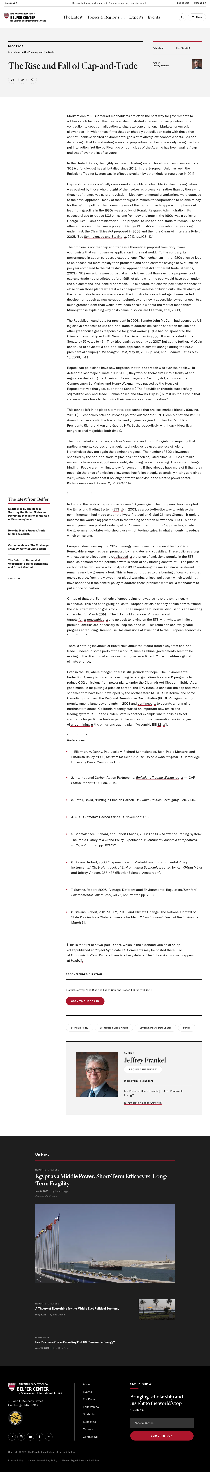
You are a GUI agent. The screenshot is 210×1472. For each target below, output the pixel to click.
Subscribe (200, 3)
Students (89, 1414)
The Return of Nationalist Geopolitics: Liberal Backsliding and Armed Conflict (28, 564)
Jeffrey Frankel (161, 65)
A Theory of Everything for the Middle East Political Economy (77, 1308)
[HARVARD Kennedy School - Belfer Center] (25, 17)
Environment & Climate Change (155, 1027)
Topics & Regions (106, 17)
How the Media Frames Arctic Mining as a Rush (26, 532)
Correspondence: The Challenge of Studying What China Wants (28, 547)
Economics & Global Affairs (114, 1027)
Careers (88, 1429)
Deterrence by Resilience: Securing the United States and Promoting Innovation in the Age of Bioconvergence (28, 514)
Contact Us (90, 1437)
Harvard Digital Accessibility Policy (80, 1460)
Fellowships (91, 1407)
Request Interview (143, 1069)
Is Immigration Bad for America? (143, 1102)
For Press (89, 1399)
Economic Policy (79, 1027)
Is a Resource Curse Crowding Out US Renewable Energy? (75, 1342)
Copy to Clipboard (85, 1001)
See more (14, 578)
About (87, 1384)
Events (87, 1392)
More (199, 17)
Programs (183, 3)
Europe (186, 1027)
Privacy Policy (15, 1460)
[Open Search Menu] (182, 17)
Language (11, 3)
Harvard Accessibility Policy (42, 1460)
